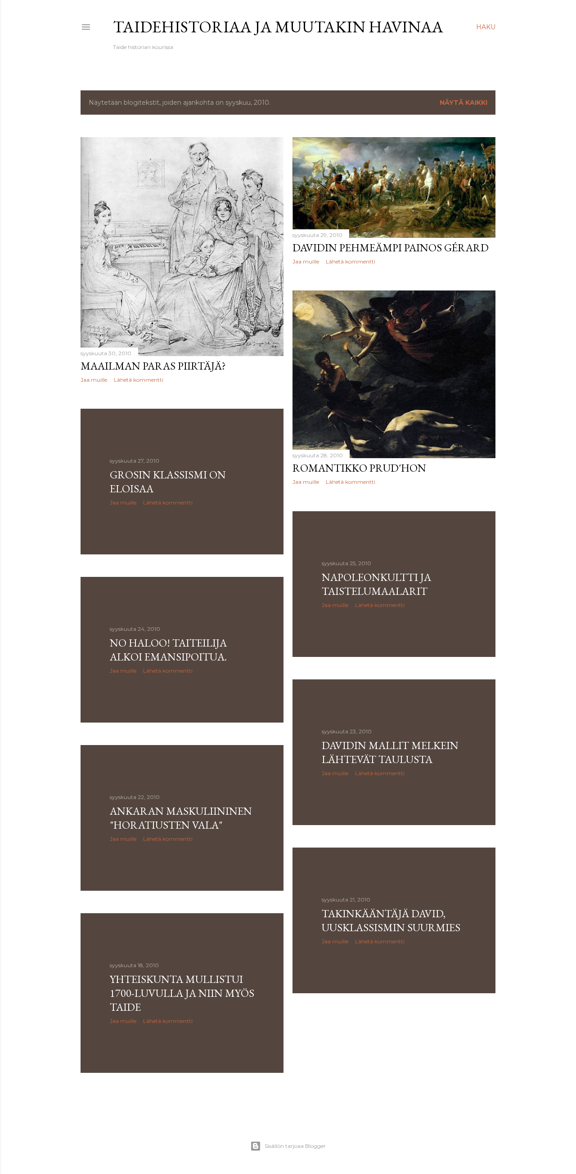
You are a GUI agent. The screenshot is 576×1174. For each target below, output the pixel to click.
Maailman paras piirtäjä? (153, 366)
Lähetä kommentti (138, 379)
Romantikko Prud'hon (359, 468)
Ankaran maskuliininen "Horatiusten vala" (181, 818)
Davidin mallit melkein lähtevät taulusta (390, 752)
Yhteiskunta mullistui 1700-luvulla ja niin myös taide (182, 993)
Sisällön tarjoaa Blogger (295, 1146)
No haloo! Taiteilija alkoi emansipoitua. (168, 650)
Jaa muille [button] (94, 379)
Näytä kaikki (463, 102)
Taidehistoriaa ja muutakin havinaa (278, 26)
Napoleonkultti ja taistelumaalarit (376, 584)
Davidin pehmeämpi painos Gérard (390, 247)
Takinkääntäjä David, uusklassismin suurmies (391, 920)
